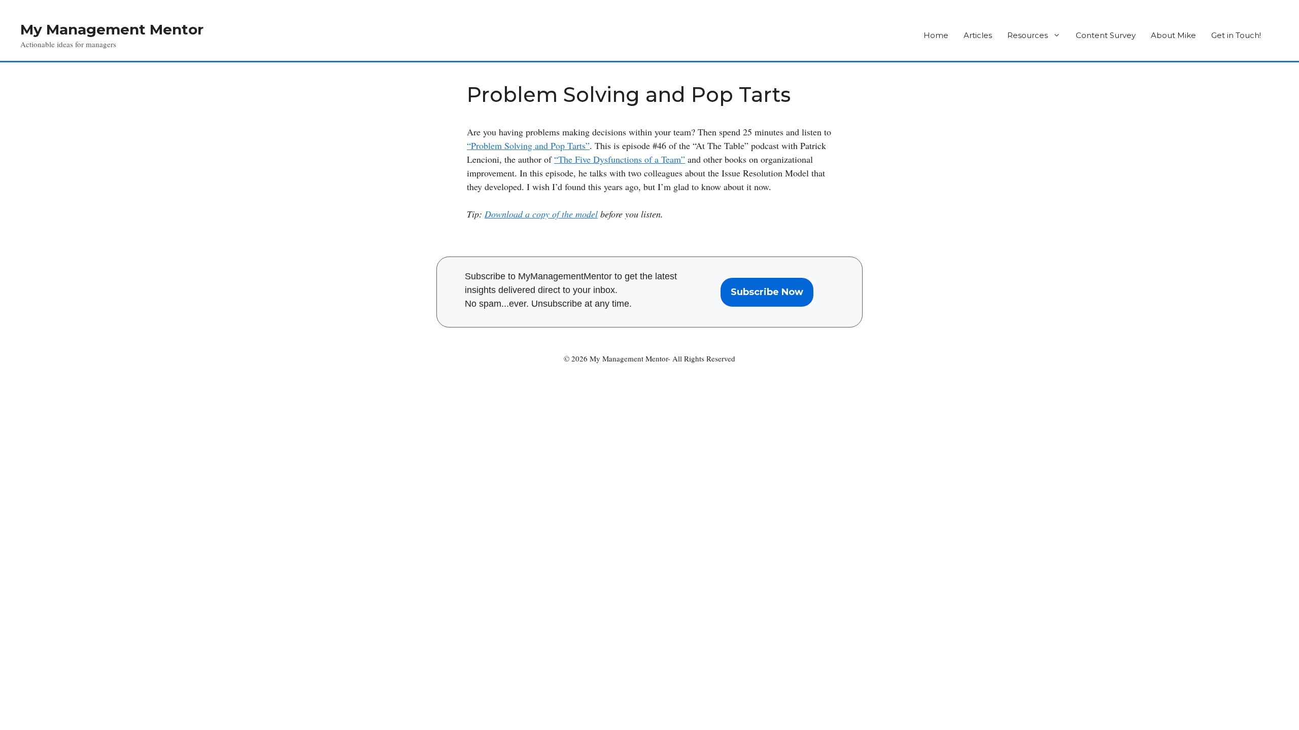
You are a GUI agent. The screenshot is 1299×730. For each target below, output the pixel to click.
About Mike (1173, 35)
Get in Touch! (1236, 35)
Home (936, 35)
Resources (1027, 35)
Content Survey (1106, 35)
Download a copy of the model (541, 214)
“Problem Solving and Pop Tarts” (528, 145)
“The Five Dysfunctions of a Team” (619, 159)
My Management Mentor (111, 29)
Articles (978, 35)
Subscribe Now (767, 292)
